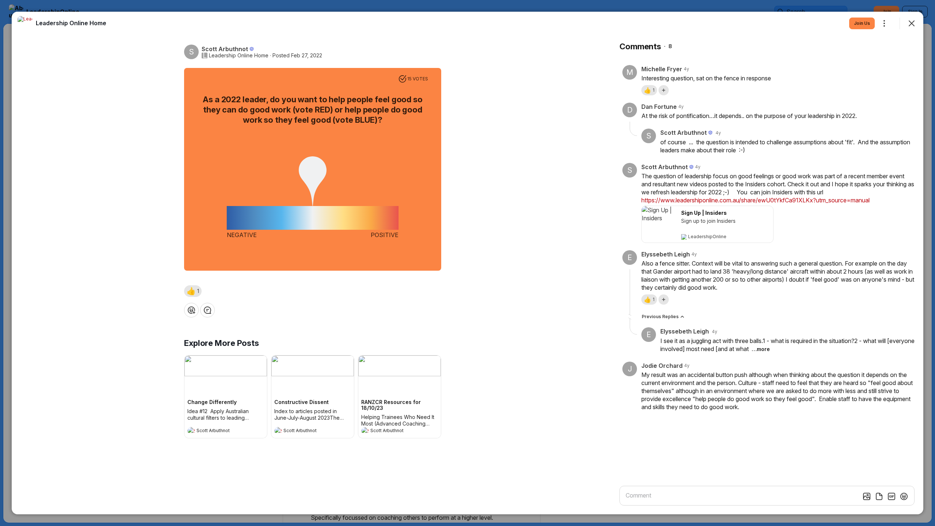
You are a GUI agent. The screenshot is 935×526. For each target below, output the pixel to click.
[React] (191, 310)
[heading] (218, 431)
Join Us (862, 23)
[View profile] (191, 430)
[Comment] (207, 310)
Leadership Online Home (238, 55)
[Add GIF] (891, 496)
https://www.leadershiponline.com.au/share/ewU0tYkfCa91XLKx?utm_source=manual (755, 200)
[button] (193, 291)
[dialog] (467, 263)
